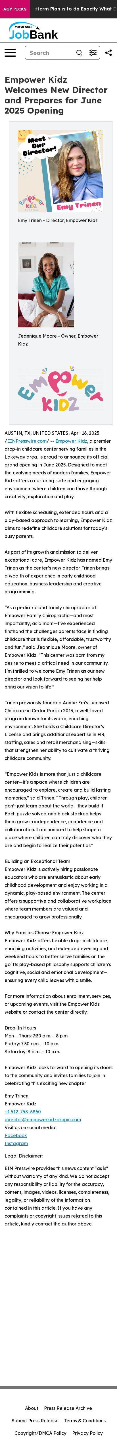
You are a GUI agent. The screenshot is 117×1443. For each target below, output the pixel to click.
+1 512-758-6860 (23, 1111)
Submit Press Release (35, 1420)
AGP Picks (14, 9)
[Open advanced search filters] (93, 52)
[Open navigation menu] (10, 52)
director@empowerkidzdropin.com (43, 1119)
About (31, 1408)
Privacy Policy (87, 1433)
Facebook (16, 1135)
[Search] (79, 52)
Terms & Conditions (85, 1420)
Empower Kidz (71, 441)
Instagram (16, 1143)
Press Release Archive (68, 1408)
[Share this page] (108, 52)
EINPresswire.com (27, 441)
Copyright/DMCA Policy (40, 1433)
